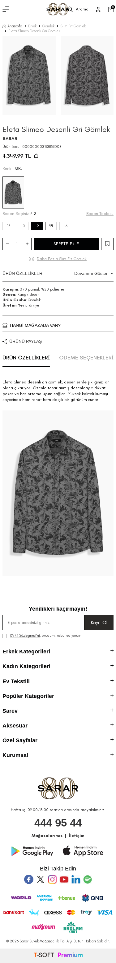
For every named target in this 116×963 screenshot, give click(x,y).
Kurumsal (15, 755)
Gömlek (48, 26)
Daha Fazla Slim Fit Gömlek (62, 258)
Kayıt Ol (99, 622)
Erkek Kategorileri (26, 651)
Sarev (10, 711)
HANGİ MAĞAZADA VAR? (35, 325)
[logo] (58, 9)
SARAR (9, 138)
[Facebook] (28, 879)
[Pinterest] (87, 879)
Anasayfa (14, 26)
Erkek (32, 26)
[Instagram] (52, 879)
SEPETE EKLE (66, 243)
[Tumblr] (75, 879)
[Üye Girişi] (98, 9)
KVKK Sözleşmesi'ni (25, 635)
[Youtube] (64, 879)
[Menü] (5, 9)
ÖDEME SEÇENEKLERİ (86, 357)
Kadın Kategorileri (26, 666)
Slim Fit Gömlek (73, 26)
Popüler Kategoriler (28, 696)
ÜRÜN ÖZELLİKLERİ (55, 273)
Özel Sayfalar (19, 740)
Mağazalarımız (47, 835)
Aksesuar (15, 726)
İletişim (76, 835)
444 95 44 (58, 823)
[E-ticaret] (58, 955)
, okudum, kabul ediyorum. (46, 635)
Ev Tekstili (16, 681)
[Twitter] (40, 879)
